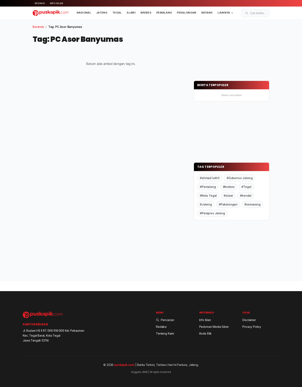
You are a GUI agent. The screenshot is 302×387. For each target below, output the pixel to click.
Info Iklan (56, 3)
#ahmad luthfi (210, 178)
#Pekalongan (228, 204)
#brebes (229, 186)
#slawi (228, 195)
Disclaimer (249, 320)
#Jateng (206, 204)
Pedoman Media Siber (214, 326)
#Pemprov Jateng (212, 213)
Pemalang (164, 12)
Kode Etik (205, 333)
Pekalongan (186, 12)
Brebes (146, 12)
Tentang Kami (165, 333)
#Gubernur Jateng (239, 178)
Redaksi (40, 3)
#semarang (252, 204)
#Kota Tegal (208, 195)
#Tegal (246, 186)
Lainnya (224, 12)
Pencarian (167, 320)
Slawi (131, 12)
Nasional (84, 12)
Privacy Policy (251, 326)
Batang (207, 12)
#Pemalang (208, 186)
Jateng (101, 12)
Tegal (117, 12)
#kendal (245, 195)
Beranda (38, 26)
